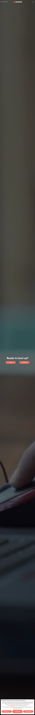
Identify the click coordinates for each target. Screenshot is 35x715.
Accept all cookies (7, 711)
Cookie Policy (12, 705)
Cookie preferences (28, 711)
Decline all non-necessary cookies (17, 711)
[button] (33, 2)
